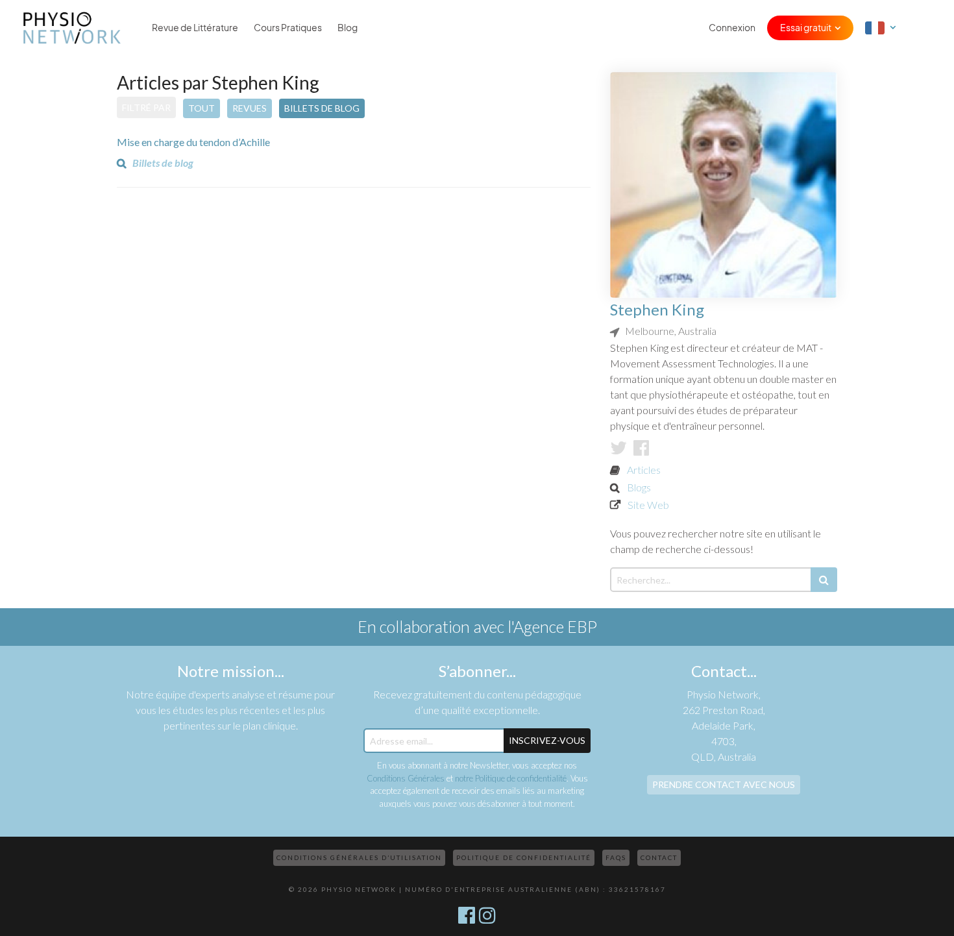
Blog (347, 28)
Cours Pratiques (288, 28)
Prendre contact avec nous (723, 784)
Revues (249, 108)
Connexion (732, 28)
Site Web (648, 505)
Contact (659, 857)
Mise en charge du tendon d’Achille (193, 142)
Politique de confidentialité (523, 857)
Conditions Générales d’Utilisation (359, 857)
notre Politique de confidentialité (511, 778)
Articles (644, 469)
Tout (201, 108)
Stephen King (657, 309)
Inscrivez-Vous (547, 740)
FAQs (615, 857)
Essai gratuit (805, 28)
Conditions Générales (406, 778)
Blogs (639, 487)
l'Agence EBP (552, 626)
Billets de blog (322, 108)
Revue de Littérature (195, 28)
